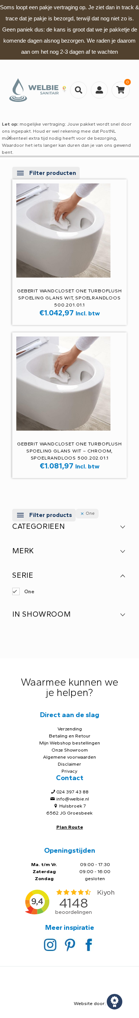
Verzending (69, 729)
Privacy (69, 771)
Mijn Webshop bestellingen (69, 743)
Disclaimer (69, 764)
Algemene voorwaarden (69, 757)
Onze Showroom (70, 750)
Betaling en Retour (69, 736)
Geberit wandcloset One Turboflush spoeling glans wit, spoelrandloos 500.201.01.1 (69, 298)
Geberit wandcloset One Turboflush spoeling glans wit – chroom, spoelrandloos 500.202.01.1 (69, 451)
